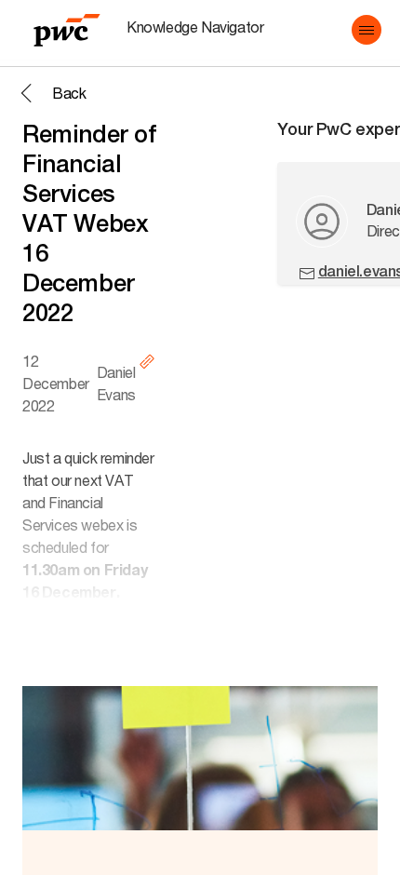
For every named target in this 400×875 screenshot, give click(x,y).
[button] (366, 30)
